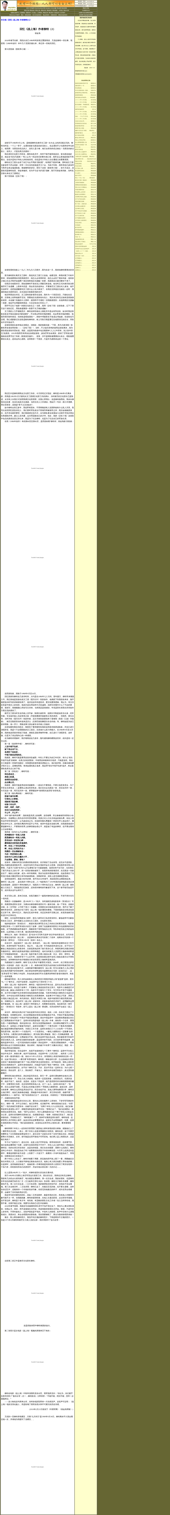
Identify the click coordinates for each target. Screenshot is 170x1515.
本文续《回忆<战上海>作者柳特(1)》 (16, 20)
